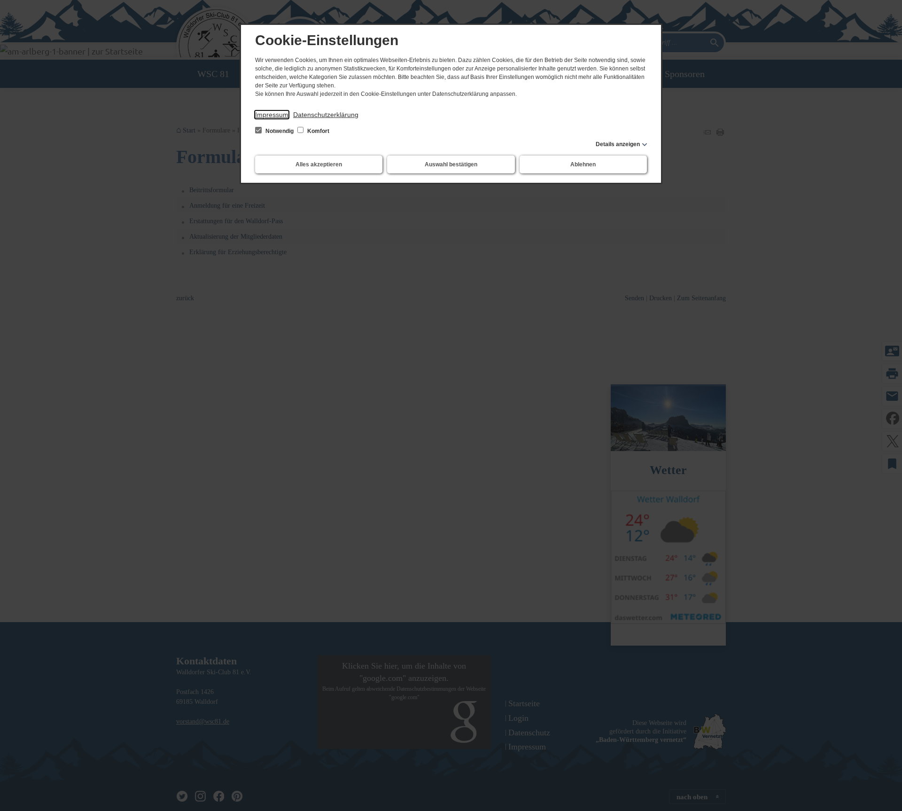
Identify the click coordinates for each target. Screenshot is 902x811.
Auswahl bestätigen (451, 164)
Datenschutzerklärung (325, 114)
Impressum (271, 114)
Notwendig (279, 131)
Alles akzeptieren (318, 164)
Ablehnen (583, 164)
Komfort (317, 131)
